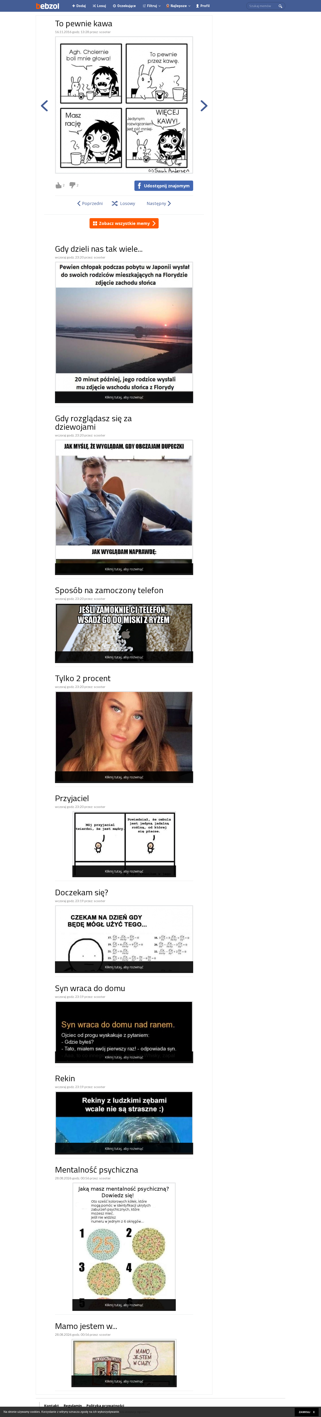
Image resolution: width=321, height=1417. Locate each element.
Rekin (65, 1079)
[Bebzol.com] (47, 6)
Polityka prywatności (105, 1405)
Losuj (101, 5)
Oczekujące (126, 5)
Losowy (127, 203)
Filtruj (152, 5)
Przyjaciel (72, 799)
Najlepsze (179, 5)
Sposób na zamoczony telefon (109, 591)
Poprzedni (92, 203)
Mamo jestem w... (86, 1327)
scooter (105, 32)
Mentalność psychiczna (96, 1170)
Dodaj (81, 5)
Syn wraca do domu (90, 989)
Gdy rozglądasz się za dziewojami (93, 423)
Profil (205, 5)
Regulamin (73, 1405)
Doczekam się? (81, 893)
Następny (156, 203)
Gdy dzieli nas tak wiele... (99, 249)
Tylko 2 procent (83, 679)
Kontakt (51, 1405)
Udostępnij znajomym (167, 186)
